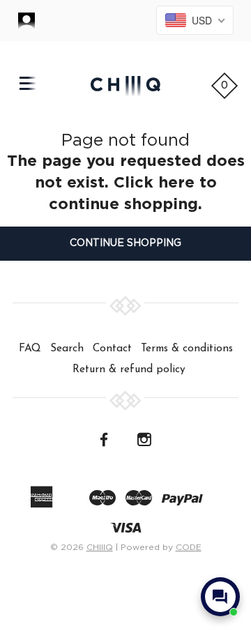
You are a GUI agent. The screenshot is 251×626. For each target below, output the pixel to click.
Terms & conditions (187, 348)
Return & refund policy (129, 369)
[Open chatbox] (220, 596)
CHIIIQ (99, 547)
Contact (112, 348)
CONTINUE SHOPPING (125, 243)
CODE (188, 547)
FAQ (30, 348)
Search (67, 348)
